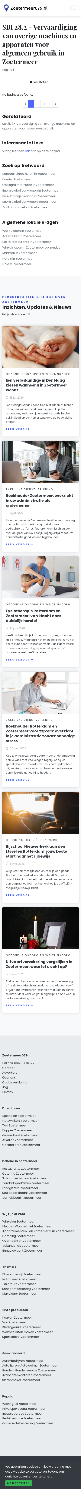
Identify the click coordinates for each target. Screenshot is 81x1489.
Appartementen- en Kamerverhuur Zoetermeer (38, 1231)
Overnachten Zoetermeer (21, 1241)
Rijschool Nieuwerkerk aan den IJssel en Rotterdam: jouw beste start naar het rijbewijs (36, 851)
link (27, 151)
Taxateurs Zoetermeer (19, 1284)
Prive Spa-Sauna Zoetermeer (24, 1409)
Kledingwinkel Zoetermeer (21, 1327)
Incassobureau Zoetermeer (22, 1413)
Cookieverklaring (14, 1082)
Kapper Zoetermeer (17, 1130)
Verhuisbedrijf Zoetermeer (21, 1198)
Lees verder (18, 429)
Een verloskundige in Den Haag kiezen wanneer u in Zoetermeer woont (36, 385)
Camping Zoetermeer (18, 1236)
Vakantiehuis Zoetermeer (21, 1245)
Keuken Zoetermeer (17, 1317)
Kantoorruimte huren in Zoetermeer (29, 174)
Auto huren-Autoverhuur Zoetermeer (30, 1365)
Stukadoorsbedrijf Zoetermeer (24, 1193)
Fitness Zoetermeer (16, 264)
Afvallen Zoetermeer (17, 1140)
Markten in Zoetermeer (19, 253)
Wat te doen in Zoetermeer (22, 231)
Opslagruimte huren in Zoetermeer (28, 185)
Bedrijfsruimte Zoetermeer (22, 1418)
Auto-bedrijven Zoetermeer (23, 1361)
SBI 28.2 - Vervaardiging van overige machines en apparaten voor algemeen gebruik (38, 126)
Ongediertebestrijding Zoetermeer (27, 1423)
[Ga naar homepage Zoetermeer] (24, 8)
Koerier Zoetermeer (17, 179)
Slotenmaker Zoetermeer (21, 1380)
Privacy (7, 1092)
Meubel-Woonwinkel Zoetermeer (27, 1226)
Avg (5, 1087)
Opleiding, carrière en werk (31, 840)
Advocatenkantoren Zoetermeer (26, 1375)
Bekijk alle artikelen (14, 314)
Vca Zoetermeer (14, 1322)
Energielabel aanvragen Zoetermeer (29, 201)
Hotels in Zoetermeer (18, 258)
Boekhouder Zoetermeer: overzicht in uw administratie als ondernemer (39, 500)
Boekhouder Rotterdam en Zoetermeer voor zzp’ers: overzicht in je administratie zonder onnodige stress (40, 734)
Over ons (9, 1077)
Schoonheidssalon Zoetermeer (25, 1178)
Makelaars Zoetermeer (19, 1293)
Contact (8, 1068)
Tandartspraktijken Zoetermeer (26, 1183)
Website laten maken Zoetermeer (27, 1332)
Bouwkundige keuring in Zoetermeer (28, 196)
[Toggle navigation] (74, 8)
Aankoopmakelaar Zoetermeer (25, 207)
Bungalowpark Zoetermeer (22, 1250)
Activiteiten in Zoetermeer (21, 236)
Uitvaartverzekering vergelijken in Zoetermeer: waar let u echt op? (39, 964)
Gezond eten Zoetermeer (21, 1145)
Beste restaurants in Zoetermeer (26, 242)
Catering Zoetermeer (18, 1173)
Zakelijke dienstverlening (29, 489)
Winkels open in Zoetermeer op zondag (31, 247)
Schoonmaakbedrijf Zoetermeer (26, 1289)
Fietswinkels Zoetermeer (20, 1121)
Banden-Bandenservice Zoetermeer (29, 1370)
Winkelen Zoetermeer (18, 1221)
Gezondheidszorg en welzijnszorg (38, 374)
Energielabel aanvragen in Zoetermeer (31, 190)
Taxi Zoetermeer (14, 1125)
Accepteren (18, 1483)
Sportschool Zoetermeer (20, 1337)
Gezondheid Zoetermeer (20, 1135)
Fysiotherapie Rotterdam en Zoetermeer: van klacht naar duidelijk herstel (33, 615)
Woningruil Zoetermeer (19, 1404)
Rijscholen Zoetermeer (19, 1116)
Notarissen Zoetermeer (19, 1279)
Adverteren (10, 1072)
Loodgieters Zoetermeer (20, 1188)
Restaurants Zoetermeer (20, 1168)
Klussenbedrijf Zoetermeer (22, 1274)
